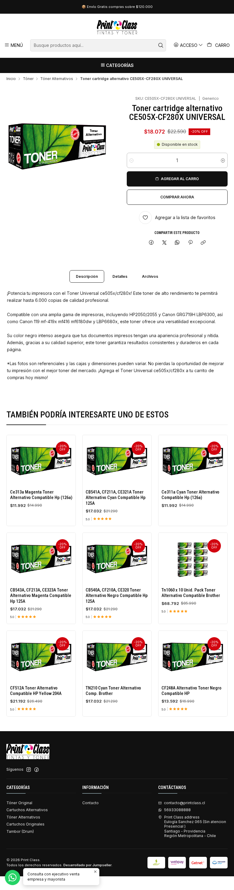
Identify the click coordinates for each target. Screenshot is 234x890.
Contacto (90, 803)
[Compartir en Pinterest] (190, 242)
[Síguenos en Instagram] (28, 770)
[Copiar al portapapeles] (203, 242)
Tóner (28, 79)
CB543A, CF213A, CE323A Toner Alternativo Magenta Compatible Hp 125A (40, 595)
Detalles (119, 276)
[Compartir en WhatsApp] (177, 242)
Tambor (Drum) (20, 831)
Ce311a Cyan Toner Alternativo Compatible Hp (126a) (190, 494)
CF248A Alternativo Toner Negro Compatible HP (191, 690)
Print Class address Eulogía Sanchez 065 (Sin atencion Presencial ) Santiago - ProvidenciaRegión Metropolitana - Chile (195, 826)
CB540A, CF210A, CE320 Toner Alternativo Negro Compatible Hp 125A (117, 595)
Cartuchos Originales (25, 824)
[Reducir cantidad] (131, 160)
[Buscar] (161, 45)
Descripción (87, 276)
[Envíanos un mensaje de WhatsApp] (12, 877)
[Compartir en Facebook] (151, 242)
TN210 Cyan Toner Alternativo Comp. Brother (113, 690)
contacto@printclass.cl (184, 803)
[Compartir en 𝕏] (164, 242)
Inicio (11, 79)
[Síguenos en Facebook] (36, 770)
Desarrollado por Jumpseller (87, 865)
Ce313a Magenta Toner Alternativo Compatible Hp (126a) (41, 494)
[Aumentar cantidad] (222, 160)
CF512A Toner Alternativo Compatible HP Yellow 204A (36, 690)
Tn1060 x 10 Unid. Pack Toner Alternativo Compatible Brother (190, 592)
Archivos (150, 276)
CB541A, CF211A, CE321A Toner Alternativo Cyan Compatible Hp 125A (116, 497)
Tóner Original (19, 803)
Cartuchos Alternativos (27, 810)
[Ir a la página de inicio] (117, 27)
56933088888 (177, 810)
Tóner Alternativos (56, 79)
